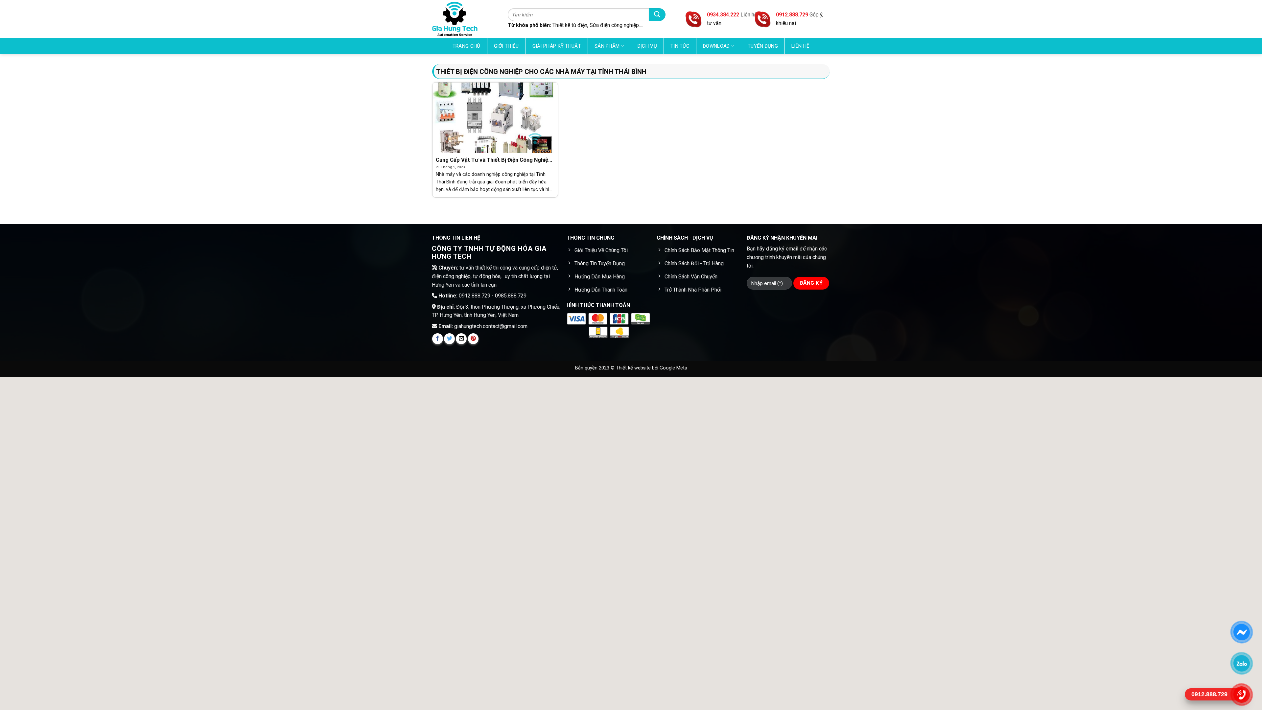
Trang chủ (466, 46)
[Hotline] (1241, 694)
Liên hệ (800, 46)
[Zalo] (1241, 663)
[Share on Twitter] (449, 338)
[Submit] (657, 14)
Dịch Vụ (647, 46)
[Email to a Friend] (461, 338)
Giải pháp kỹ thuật (556, 46)
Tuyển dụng (763, 46)
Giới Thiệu (506, 46)
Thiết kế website (634, 368)
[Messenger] (1241, 632)
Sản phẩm (607, 46)
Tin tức (679, 46)
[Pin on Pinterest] (473, 338)
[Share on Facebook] (437, 338)
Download (716, 46)
